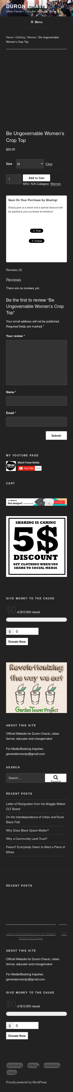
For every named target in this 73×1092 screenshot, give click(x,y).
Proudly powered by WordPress (26, 1082)
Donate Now (17, 641)
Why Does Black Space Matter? (27, 830)
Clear (49, 164)
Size (9, 163)
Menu (39, 22)
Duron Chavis (27, 6)
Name (11, 392)
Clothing (20, 37)
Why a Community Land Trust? (26, 838)
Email (11, 413)
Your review (15, 336)
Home (9, 37)
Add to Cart (36, 178)
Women (31, 37)
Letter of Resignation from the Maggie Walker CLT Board (31, 935)
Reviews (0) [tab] (14, 270)
